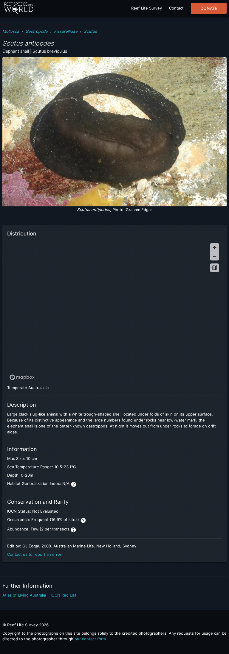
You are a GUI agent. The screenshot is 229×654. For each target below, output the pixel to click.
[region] (114, 311)
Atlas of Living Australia (24, 595)
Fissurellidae (66, 31)
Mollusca (10, 31)
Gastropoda (36, 31)
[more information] (74, 484)
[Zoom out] (214, 256)
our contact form (90, 638)
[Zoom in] (214, 247)
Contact (176, 8)
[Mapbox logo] (22, 377)
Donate (208, 8)
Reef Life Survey (146, 8)
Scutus (90, 31)
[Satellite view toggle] (214, 267)
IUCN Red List (63, 595)
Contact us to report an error (34, 554)
